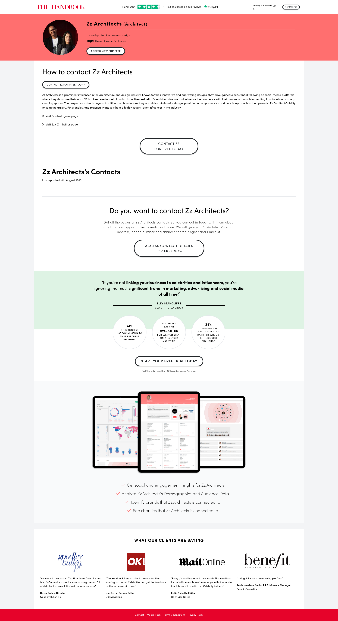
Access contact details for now (169, 248)
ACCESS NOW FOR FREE (106, 51)
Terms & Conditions (174, 614)
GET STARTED (291, 7)
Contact (139, 614)
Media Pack (154, 614)
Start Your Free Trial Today (169, 360)
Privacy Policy (195, 614)
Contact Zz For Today (66, 84)
